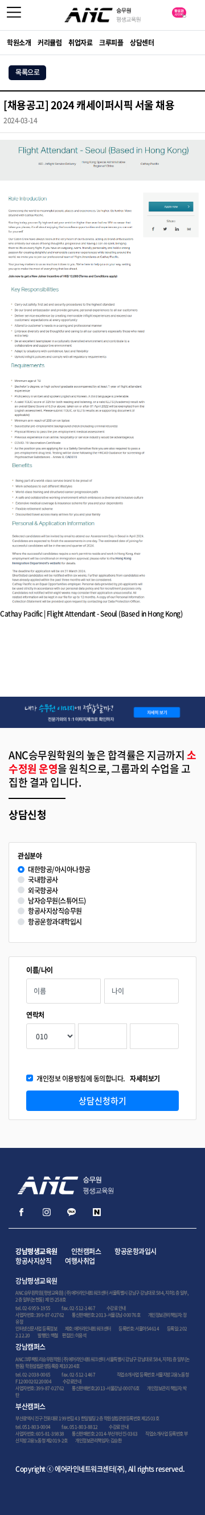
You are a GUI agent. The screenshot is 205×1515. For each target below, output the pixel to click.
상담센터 (142, 43)
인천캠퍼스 (86, 1251)
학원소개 (19, 43)
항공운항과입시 (135, 1251)
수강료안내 (72, 1381)
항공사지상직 (33, 1261)
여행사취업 (80, 1261)
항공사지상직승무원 (55, 911)
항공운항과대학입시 (55, 922)
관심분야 (30, 856)
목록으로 (27, 72)
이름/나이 (39, 970)
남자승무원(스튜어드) (57, 901)
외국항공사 (43, 891)
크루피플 (111, 43)
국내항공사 (43, 880)
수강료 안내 (116, 1308)
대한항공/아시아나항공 (59, 870)
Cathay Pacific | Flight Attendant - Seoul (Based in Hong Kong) (91, 614)
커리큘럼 (50, 43)
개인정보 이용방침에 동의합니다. (98, 1079)
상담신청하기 (102, 1100)
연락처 (35, 1015)
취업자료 (80, 43)
